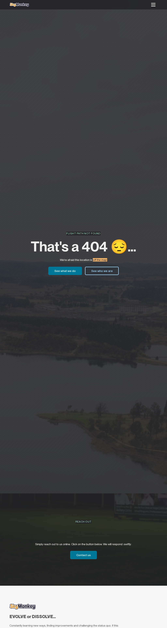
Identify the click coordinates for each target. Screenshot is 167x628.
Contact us (86, 555)
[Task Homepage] (19, 5)
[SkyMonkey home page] (22, 606)
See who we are (102, 271)
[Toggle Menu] (153, 4)
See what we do (68, 271)
